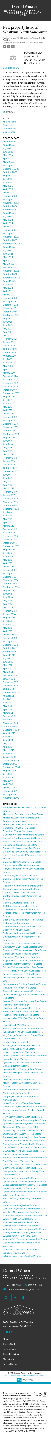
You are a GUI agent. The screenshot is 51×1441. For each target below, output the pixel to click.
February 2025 (10, 195)
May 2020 (8, 366)
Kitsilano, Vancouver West (15, 1042)
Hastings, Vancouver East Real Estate (21, 1014)
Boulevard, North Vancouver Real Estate (22, 838)
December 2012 (11, 644)
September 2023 (11, 243)
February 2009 (10, 791)
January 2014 (9, 614)
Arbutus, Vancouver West (15, 821)
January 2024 (9, 233)
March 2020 (9, 372)
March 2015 (8, 566)
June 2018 (8, 444)
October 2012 (10, 648)
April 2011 (7, 709)
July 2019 (7, 400)
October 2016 (10, 505)
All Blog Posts (9, 121)
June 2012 (8, 661)
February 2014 (10, 610)
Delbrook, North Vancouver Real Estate (22, 926)
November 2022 (11, 270)
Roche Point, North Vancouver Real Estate (23, 1140)
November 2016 (10, 502)
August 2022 (9, 281)
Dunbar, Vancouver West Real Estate (20, 953)
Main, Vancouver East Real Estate (19, 1079)
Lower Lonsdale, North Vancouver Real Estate (25, 1055)
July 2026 (7, 148)
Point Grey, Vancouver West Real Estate (22, 1116)
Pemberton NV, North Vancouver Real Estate (24, 1106)
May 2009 (8, 780)
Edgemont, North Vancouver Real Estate (22, 963)
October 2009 (10, 763)
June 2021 (8, 325)
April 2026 (8, 158)
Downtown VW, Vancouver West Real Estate (24, 950)
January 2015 (9, 573)
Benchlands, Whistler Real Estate (19, 827)
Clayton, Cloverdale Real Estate (18, 902)
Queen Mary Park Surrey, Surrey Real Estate (24, 1123)
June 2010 (8, 740)
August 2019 (9, 396)
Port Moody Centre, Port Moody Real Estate (24, 1120)
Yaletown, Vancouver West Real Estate (22, 1256)
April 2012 (7, 668)
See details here (11, 67)
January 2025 (9, 199)
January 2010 (9, 757)
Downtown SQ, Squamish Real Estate (21, 943)
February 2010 (10, 753)
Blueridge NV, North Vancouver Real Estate (23, 834)
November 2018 (10, 427)
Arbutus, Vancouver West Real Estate (21, 824)
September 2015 (11, 546)
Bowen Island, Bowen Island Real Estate (22, 841)
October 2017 (10, 468)
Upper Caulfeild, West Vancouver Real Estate (25, 1181)
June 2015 (8, 556)
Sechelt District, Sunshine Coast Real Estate (24, 1147)
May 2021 (7, 328)
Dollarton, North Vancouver (16, 929)
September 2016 (11, 508)
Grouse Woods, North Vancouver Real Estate (24, 1001)
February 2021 (10, 338)
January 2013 (9, 641)
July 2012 (7, 658)
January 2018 (9, 461)
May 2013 (7, 627)
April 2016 (7, 522)
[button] (6, 1297)
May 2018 (7, 447)
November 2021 (10, 308)
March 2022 (9, 294)
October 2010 (10, 726)
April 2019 (7, 410)
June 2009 (8, 777)
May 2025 (8, 185)
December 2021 (11, 304)
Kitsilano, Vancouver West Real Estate (21, 1045)
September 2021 (11, 315)
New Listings (9, 125)
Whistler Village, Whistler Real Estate (20, 1225)
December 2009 (11, 760)
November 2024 (11, 202)
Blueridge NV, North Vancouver (18, 831)
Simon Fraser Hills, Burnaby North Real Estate (25, 1157)
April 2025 (8, 189)
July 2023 (7, 250)
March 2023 (9, 264)
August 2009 (9, 770)
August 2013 (9, 617)
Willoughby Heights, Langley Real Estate (22, 1232)
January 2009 (9, 794)
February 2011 (9, 716)
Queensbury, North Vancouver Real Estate (23, 1130)
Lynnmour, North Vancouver (16, 1065)
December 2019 (10, 383)
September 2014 (11, 587)
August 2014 (9, 590)
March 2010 (8, 750)
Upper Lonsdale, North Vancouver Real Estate (25, 1191)
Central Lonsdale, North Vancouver (20, 892)
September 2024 (11, 209)
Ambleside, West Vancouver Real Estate (22, 817)
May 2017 (7, 481)
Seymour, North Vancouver (16, 1154)
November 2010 (11, 722)
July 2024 (7, 216)
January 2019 (9, 420)
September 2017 (11, 471)
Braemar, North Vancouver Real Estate (21, 848)
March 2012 (8, 671)
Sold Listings (9, 131)
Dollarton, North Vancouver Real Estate (22, 933)
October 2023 (10, 240)
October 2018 (10, 430)
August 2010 (9, 733)
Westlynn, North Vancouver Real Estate (27, 43)
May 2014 (7, 600)
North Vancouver (11, 1099)
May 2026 (8, 155)
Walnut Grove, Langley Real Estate (20, 1205)
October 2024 (10, 206)
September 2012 (11, 651)
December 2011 (10, 682)
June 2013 (8, 624)
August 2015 (9, 549)
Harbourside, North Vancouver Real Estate (23, 1011)
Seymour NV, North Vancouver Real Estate (23, 1150)
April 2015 (7, 563)
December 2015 (11, 536)
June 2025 (8, 182)
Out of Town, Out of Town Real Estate (21, 1103)
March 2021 (8, 335)
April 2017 (7, 485)
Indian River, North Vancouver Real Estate (23, 1031)
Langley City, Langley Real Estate (19, 1048)
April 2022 (8, 291)
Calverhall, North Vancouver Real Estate (22, 861)
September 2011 (11, 692)
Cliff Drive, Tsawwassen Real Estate (20, 906)
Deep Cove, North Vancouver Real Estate (23, 919)
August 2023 (9, 247)
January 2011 (9, 719)
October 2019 (10, 389)
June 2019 (8, 403)
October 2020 (10, 349)
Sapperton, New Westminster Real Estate (23, 1144)
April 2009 (8, 784)
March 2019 (8, 413)
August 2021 (9, 318)
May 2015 (7, 559)
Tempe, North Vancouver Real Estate (21, 1178)
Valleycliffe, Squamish (13, 1195)
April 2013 (7, 631)
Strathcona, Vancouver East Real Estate (22, 1167)
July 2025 (7, 178)
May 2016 (7, 519)
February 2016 (10, 529)
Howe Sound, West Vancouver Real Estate (23, 1028)
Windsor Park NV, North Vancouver (19, 1235)
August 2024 (9, 212)
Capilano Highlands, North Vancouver (21, 875)
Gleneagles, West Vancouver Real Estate (23, 991)
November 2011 (10, 685)
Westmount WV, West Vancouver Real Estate (25, 1215)
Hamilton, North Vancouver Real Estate (22, 1008)
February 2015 (10, 570)
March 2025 (9, 192)
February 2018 (10, 457)
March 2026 (9, 161)
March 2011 (8, 712)
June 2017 (8, 478)
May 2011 (7, 705)
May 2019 (7, 406)
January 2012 (9, 678)
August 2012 (9, 655)
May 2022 (8, 287)
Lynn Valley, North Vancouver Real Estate (22, 1062)
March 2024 (9, 226)
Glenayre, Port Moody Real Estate (19, 987)
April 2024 (8, 223)
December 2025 (11, 168)
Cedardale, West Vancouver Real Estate (22, 889)
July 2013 (7, 621)
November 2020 (11, 345)
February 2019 (10, 417)
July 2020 (7, 359)
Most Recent (9, 141)
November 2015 (10, 539)
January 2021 (9, 342)
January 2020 (9, 379)
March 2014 (8, 607)
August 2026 (9, 144)
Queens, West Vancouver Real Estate (21, 1127)
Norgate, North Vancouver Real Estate (21, 1096)
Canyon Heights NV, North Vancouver (21, 865)
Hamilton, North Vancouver (16, 1004)
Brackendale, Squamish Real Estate (20, 844)
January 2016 (9, 532)
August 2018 (9, 437)
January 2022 (9, 301)
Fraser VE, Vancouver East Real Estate (21, 974)
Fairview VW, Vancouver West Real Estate (23, 967)
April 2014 (7, 604)
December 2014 (11, 576)
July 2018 (7, 440)
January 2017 (9, 495)
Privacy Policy (10, 1376)
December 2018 (11, 423)
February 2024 (10, 229)
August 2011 (9, 695)
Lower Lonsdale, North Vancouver (19, 1052)
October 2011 (9, 688)
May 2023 (8, 257)
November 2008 (11, 797)
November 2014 (11, 580)
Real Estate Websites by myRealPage (32, 1376)
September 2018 (11, 434)
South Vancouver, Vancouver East (19, 1161)
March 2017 (8, 488)
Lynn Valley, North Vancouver (17, 1059)
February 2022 (10, 298)
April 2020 (8, 369)
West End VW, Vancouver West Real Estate (24, 1208)
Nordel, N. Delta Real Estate (16, 1093)
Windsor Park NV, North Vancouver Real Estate (25, 1239)
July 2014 (7, 593)
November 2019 (10, 386)
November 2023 (11, 236)
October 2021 (10, 311)
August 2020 (9, 355)
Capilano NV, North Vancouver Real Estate (23, 885)
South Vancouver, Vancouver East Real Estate (25, 1164)
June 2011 (7, 702)
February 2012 (10, 675)
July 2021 (7, 321)
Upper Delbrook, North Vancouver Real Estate (25, 1184)
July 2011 (7, 699)
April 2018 (7, 451)
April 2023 (8, 260)
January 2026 (9, 165)
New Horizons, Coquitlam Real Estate (21, 1089)
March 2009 (9, 787)
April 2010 (7, 746)
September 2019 (11, 393)
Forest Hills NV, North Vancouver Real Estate (24, 970)
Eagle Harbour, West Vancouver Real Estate (24, 960)
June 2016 (8, 515)
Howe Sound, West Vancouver (17, 1025)
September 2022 (11, 277)
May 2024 (8, 219)
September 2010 (11, 729)
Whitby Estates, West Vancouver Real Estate (25, 1229)
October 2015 (10, 542)
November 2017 (10, 464)
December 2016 (10, 498)
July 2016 (7, 512)
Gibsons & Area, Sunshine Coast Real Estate (24, 984)
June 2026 (8, 151)
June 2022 (8, 284)
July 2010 (7, 736)
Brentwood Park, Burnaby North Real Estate (24, 851)
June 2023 (8, 253)
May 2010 (7, 743)
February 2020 (10, 376)
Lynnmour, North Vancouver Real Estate (22, 1069)
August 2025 (9, 175)
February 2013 (10, 638)
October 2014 (10, 583)
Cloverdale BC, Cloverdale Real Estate (21, 909)
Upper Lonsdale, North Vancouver (19, 1188)
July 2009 (7, 774)
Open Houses (9, 128)
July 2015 (7, 553)
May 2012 (7, 665)
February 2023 (10, 267)
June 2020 (8, 362)
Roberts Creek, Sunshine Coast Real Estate (24, 1137)
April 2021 (7, 332)
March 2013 (8, 634)
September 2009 (11, 767)
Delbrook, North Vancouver (16, 923)
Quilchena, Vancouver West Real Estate (22, 1133)
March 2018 (8, 454)
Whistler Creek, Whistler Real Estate (20, 1222)
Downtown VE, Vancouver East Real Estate (24, 946)
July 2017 (7, 474)
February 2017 (10, 491)
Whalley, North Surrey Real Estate (19, 1218)
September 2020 (11, 352)
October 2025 (10, 172)
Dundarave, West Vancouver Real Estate (22, 957)
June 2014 (8, 597)
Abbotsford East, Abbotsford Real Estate (23, 814)
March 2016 (8, 525)
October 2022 (10, 274)
